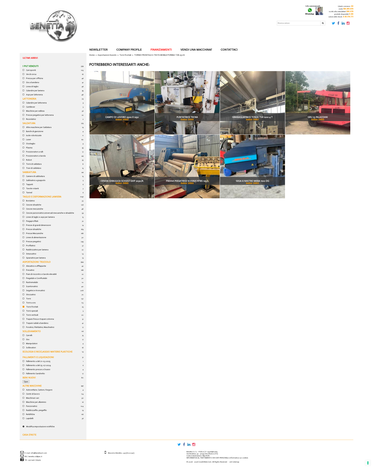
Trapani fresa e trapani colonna (40, 319)
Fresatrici (30, 270)
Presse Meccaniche (34, 233)
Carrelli (29, 335)
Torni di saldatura (34, 164)
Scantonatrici (32, 286)
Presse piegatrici (33, 241)
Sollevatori (31, 347)
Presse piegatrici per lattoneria (40, 115)
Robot (29, 160)
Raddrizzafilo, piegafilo (36, 410)
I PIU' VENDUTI (31, 66)
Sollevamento (32, 331)
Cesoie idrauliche (33, 205)
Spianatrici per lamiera (36, 258)
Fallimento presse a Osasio (38, 369)
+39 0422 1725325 (34, 460)
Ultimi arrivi (30, 58)
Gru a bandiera (32, 82)
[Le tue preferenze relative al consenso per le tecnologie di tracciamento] (368, 463)
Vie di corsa (31, 74)
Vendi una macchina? (196, 49)
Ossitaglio (30, 143)
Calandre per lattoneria (36, 103)
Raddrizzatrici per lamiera (37, 249)
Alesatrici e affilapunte (36, 266)
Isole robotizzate (34, 135)
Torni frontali (32, 307)
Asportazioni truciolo (37, 262)
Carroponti (31, 70)
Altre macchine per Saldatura (38, 127)
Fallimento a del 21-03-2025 (38, 361)
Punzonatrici (31, 406)
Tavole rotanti (32, 188)
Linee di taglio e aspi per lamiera (40, 217)
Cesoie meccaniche (34, 209)
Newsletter (98, 49)
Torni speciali (32, 311)
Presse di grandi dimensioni (38, 225)
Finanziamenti (161, 49)
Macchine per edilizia (35, 111)
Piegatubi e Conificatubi (36, 278)
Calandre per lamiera (35, 90)
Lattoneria (29, 98)
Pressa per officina (34, 78)
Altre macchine (32, 385)
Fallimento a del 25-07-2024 (38, 365)
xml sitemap (234, 462)
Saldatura (29, 123)
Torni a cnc (31, 302)
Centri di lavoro (33, 394)
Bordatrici (30, 200)
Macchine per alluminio (36, 402)
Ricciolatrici (31, 119)
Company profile (129, 49)
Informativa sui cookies (239, 458)
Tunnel (29, 192)
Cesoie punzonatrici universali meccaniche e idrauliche (50, 213)
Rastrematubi (32, 282)
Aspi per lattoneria (34, 94)
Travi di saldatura (33, 168)
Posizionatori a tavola (36, 156)
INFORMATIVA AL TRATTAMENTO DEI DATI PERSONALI (207, 458)
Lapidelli (29, 418)
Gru (27, 339)
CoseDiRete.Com (204, 462)
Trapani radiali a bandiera (37, 323)
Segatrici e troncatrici (35, 290)
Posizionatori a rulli (34, 152)
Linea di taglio (32, 86)
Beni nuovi (29, 377)
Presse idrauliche (33, 229)
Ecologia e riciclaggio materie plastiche (47, 351)
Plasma (29, 147)
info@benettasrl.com (39, 453)
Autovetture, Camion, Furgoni (39, 390)
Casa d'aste (29, 434)
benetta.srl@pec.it (35, 456)
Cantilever (30, 107)
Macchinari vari (32, 398)
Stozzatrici (31, 294)
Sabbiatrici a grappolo (35, 180)
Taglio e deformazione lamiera (42, 196)
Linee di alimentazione (36, 237)
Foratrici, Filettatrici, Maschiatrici (40, 327)
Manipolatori (31, 343)
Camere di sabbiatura (35, 176)
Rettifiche (30, 414)
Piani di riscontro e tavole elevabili (41, 274)
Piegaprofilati (32, 221)
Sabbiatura (29, 172)
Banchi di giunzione (34, 131)
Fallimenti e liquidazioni (38, 357)
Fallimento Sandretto (35, 373)
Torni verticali (32, 315)
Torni (28, 298)
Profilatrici (30, 245)
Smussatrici (31, 254)
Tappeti (29, 184)
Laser (28, 139)
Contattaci (229, 49)
